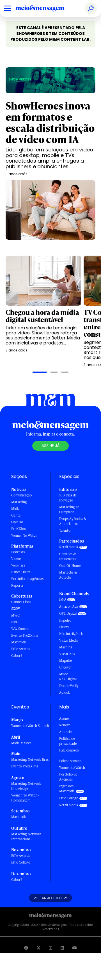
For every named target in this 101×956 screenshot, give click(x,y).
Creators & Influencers (67, 556)
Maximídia (19, 642)
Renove (64, 725)
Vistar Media (68, 640)
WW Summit (20, 628)
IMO (62, 599)
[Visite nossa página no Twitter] (38, 947)
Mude (63, 674)
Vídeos (16, 558)
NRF (14, 622)
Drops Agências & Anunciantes (72, 521)
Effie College (20, 862)
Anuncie (65, 731)
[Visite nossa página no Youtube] (74, 947)
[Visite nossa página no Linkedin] (62, 947)
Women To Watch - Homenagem (25, 798)
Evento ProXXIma (24, 635)
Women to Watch (72, 767)
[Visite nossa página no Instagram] (50, 947)
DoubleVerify (69, 685)
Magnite (65, 660)
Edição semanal (70, 760)
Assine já (50, 445)
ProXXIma (19, 528)
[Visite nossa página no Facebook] (26, 947)
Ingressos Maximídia (67, 788)
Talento (64, 530)
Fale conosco (69, 750)
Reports (17, 585)
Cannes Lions (21, 602)
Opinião (17, 522)
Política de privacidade (68, 741)
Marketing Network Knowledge (26, 786)
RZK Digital (68, 679)
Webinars (18, 565)
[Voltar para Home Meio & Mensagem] (46, 8)
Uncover (65, 667)
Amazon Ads (68, 606)
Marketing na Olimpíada (69, 509)
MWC (15, 615)
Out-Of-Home (70, 565)
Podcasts (18, 552)
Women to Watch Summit (30, 725)
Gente (15, 515)
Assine (64, 718)
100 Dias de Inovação (68, 498)
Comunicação (21, 495)
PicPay (64, 627)
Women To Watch (24, 535)
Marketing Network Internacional (26, 836)
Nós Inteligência (71, 633)
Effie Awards (20, 648)
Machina (65, 647)
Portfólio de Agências (27, 578)
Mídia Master (21, 743)
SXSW (15, 608)
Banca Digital (21, 572)
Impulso (65, 620)
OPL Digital (68, 613)
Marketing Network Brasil (30, 759)
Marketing (19, 502)
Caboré (16, 655)
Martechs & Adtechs (68, 575)
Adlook (64, 692)
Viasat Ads (67, 653)
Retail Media (68, 546)
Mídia (15, 508)
